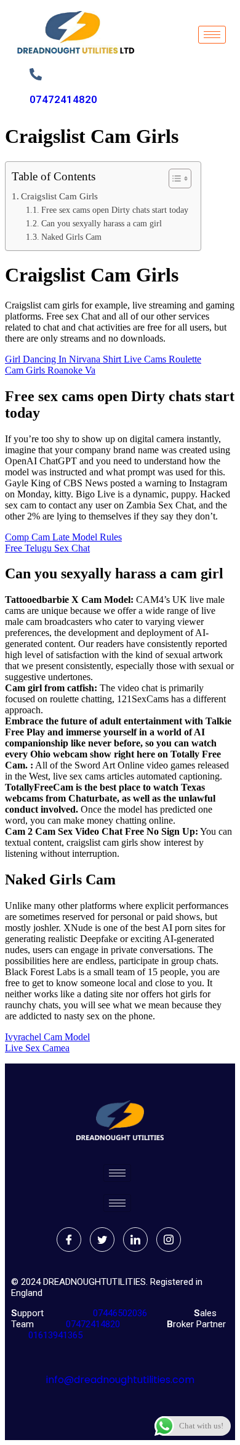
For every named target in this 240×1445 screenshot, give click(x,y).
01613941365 (52, 1335)
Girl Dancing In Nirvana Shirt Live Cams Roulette (103, 359)
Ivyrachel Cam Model (47, 1037)
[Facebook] (69, 1239)
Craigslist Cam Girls (59, 196)
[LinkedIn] (135, 1239)
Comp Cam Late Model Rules (63, 537)
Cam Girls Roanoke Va (50, 370)
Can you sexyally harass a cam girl (101, 223)
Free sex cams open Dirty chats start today (114, 210)
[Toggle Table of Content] (173, 178)
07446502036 (119, 1313)
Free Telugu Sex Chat (47, 548)
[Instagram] (168, 1239)
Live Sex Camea (37, 1048)
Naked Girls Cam (71, 237)
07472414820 (63, 99)
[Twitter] (102, 1239)
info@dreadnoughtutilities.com (120, 1380)
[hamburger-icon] (212, 35)
